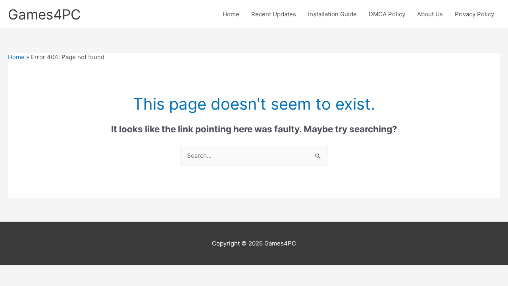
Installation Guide (332, 14)
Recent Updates (273, 14)
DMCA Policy (387, 14)
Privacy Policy (474, 14)
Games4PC (44, 14)
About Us (430, 14)
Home (231, 14)
